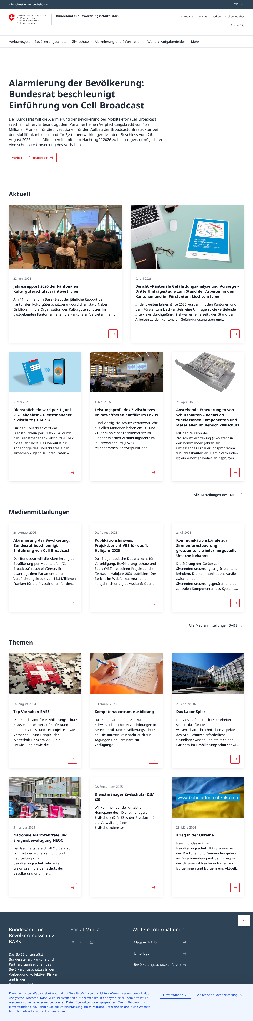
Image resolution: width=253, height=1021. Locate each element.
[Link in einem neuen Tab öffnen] (73, 942)
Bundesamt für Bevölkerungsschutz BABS (87, 16)
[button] (37, 41)
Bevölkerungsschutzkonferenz (157, 964)
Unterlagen (143, 953)
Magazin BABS (145, 942)
